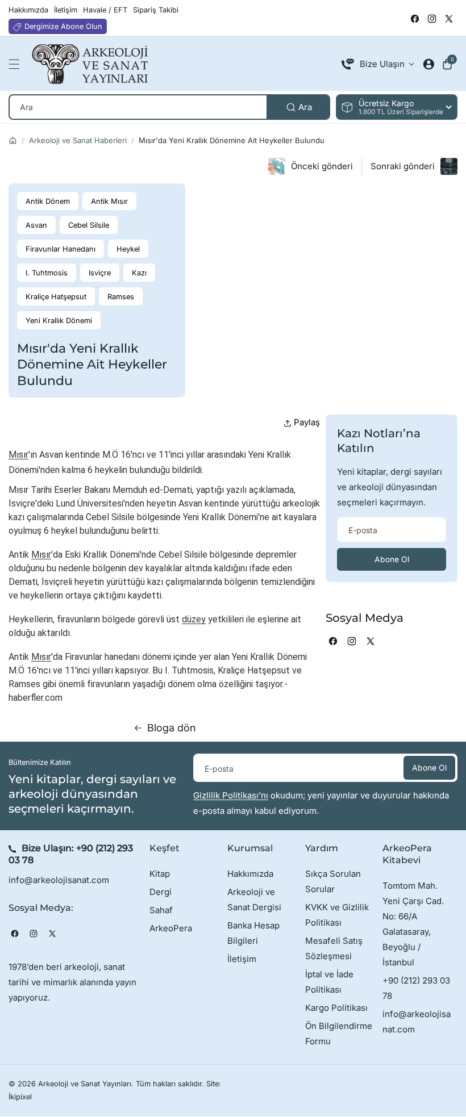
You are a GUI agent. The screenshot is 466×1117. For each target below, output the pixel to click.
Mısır (18, 454)
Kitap (159, 873)
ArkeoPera (170, 928)
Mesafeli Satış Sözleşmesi (334, 948)
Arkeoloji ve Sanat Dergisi (254, 899)
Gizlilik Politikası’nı (230, 795)
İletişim (241, 958)
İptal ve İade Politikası (329, 982)
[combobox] (169, 107)
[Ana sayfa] (13, 140)
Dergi (160, 891)
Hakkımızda (250, 873)
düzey (194, 619)
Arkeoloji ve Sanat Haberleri (78, 140)
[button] (17, 64)
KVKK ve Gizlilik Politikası (337, 915)
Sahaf (161, 910)
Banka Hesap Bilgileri (253, 933)
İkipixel (20, 1097)
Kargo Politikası (336, 1007)
